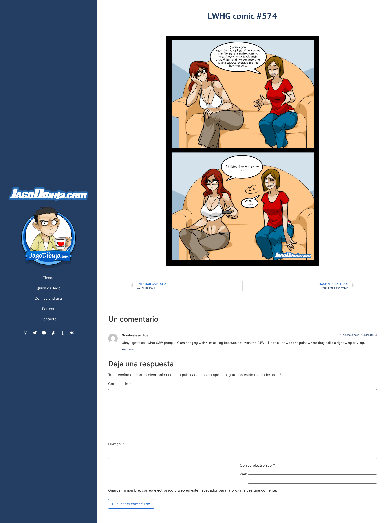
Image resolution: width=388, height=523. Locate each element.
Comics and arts (49, 298)
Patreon (48, 308)
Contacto (49, 319)
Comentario (119, 383)
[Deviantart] (53, 333)
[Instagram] (26, 333)
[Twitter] (35, 333)
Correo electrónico (257, 465)
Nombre (116, 444)
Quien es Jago (48, 288)
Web (243, 474)
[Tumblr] (62, 333)
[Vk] (72, 333)
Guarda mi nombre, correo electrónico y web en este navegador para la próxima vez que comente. (192, 490)
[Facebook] (44, 333)
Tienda (48, 277)
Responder (128, 349)
